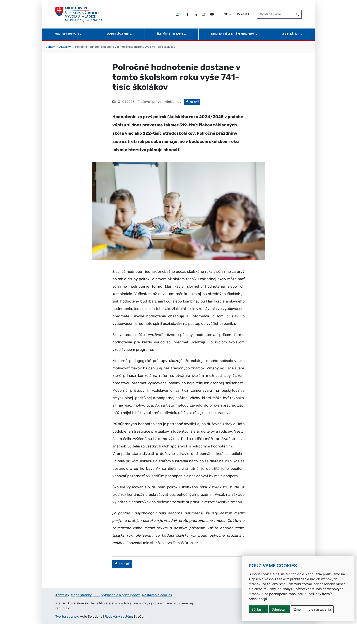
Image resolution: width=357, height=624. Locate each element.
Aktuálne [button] (291, 34)
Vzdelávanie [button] (118, 34)
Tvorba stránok (66, 616)
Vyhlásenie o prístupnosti (120, 595)
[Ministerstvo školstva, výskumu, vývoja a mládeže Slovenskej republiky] (79, 14)
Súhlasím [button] (258, 609)
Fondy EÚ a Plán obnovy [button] (232, 34)
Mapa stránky (81, 595)
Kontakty (62, 595)
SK (226, 14)
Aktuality (65, 47)
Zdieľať (194, 102)
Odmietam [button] (279, 609)
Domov (50, 47)
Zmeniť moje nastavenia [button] (312, 609)
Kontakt (243, 14)
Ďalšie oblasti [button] (170, 34)
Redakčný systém (118, 616)
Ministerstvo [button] (67, 34)
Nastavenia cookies (157, 595)
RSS (96, 595)
